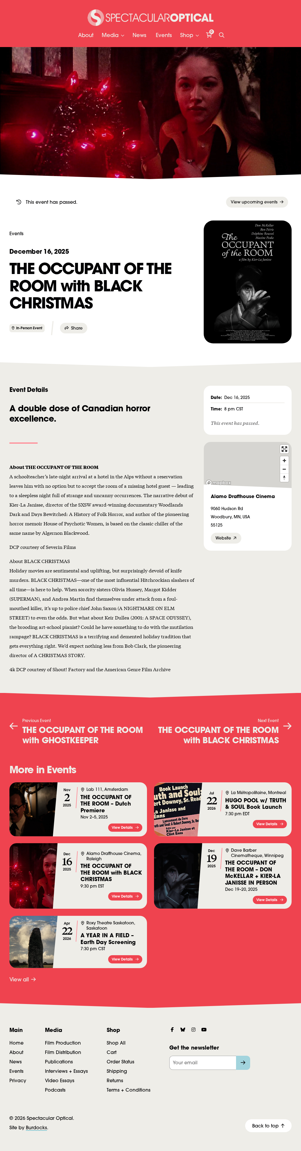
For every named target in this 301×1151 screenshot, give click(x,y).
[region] (248, 465)
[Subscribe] (243, 1063)
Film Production (63, 1043)
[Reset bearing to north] (284, 477)
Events (164, 35)
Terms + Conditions (128, 1090)
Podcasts (55, 1090)
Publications (59, 1062)
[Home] (150, 18)
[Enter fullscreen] (284, 449)
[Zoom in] (284, 460)
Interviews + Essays (66, 1071)
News (139, 35)
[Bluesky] (183, 1029)
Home (16, 1043)
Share (77, 328)
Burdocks (36, 1127)
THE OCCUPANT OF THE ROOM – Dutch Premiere (106, 803)
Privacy (17, 1080)
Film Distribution (63, 1052)
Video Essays (59, 1080)
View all (19, 979)
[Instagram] (193, 1029)
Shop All (116, 1043)
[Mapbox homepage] (218, 483)
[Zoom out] (284, 469)
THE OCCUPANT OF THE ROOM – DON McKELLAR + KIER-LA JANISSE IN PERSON (253, 872)
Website (223, 538)
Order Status (120, 1062)
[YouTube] (204, 1029)
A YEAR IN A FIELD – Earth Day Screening (108, 938)
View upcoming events (254, 202)
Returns (115, 1080)
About (85, 35)
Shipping (117, 1071)
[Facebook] (172, 1029)
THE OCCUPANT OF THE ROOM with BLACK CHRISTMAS (111, 873)
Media (110, 35)
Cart (111, 1052)
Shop (186, 35)
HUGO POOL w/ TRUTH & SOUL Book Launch (255, 804)
